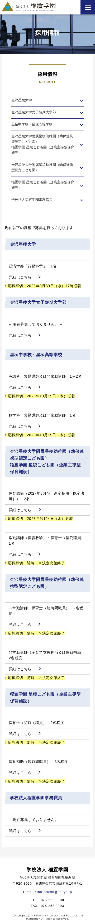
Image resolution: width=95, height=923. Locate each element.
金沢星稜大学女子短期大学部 (33, 112)
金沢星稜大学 (21, 100)
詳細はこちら (20, 277)
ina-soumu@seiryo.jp (54, 892)
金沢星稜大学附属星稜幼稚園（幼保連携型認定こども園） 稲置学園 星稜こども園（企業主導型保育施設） (42, 144)
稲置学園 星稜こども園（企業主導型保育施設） (42, 185)
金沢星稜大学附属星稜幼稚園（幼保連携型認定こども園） (42, 167)
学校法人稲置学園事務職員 (32, 200)
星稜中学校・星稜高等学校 (32, 124)
